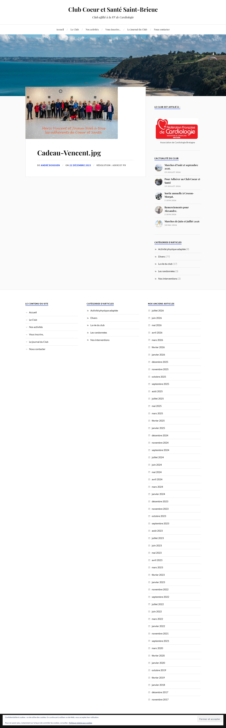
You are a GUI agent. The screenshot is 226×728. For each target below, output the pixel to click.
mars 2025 (157, 413)
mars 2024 (157, 486)
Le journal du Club (137, 29)
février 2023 (158, 574)
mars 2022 (157, 618)
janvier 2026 (158, 354)
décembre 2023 (160, 501)
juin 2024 (157, 464)
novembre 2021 (160, 633)
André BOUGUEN (50, 165)
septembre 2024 (160, 449)
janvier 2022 (158, 626)
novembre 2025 (160, 369)
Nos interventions (167, 278)
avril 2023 (157, 560)
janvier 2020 (158, 662)
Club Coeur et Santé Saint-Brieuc (113, 9)
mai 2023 (157, 552)
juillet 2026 (158, 310)
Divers (161, 256)
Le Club (75, 29)
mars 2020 (157, 648)
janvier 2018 (158, 684)
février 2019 (158, 677)
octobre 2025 (159, 376)
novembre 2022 (160, 589)
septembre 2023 (160, 523)
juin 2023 (157, 545)
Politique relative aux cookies (80, 723)
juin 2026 (157, 317)
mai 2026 (157, 325)
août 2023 (157, 530)
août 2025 (157, 391)
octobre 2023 (159, 515)
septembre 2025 (160, 383)
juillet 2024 (158, 457)
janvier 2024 (158, 493)
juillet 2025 (158, 398)
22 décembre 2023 (80, 165)
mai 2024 (157, 472)
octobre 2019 (159, 670)
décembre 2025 (160, 361)
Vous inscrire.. (113, 29)
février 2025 (158, 420)
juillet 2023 (158, 538)
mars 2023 (157, 567)
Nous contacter (162, 29)
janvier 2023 (158, 582)
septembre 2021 (160, 640)
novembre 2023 (160, 508)
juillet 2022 (158, 604)
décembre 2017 (160, 692)
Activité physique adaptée (172, 249)
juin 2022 (157, 611)
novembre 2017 (160, 699)
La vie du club (165, 263)
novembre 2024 (160, 442)
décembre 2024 (160, 435)
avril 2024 (157, 479)
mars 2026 (157, 339)
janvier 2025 (158, 427)
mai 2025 (157, 405)
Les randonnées (166, 271)
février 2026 (158, 347)
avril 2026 (157, 332)
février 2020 (158, 655)
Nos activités (92, 29)
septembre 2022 (160, 596)
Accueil (60, 29)
